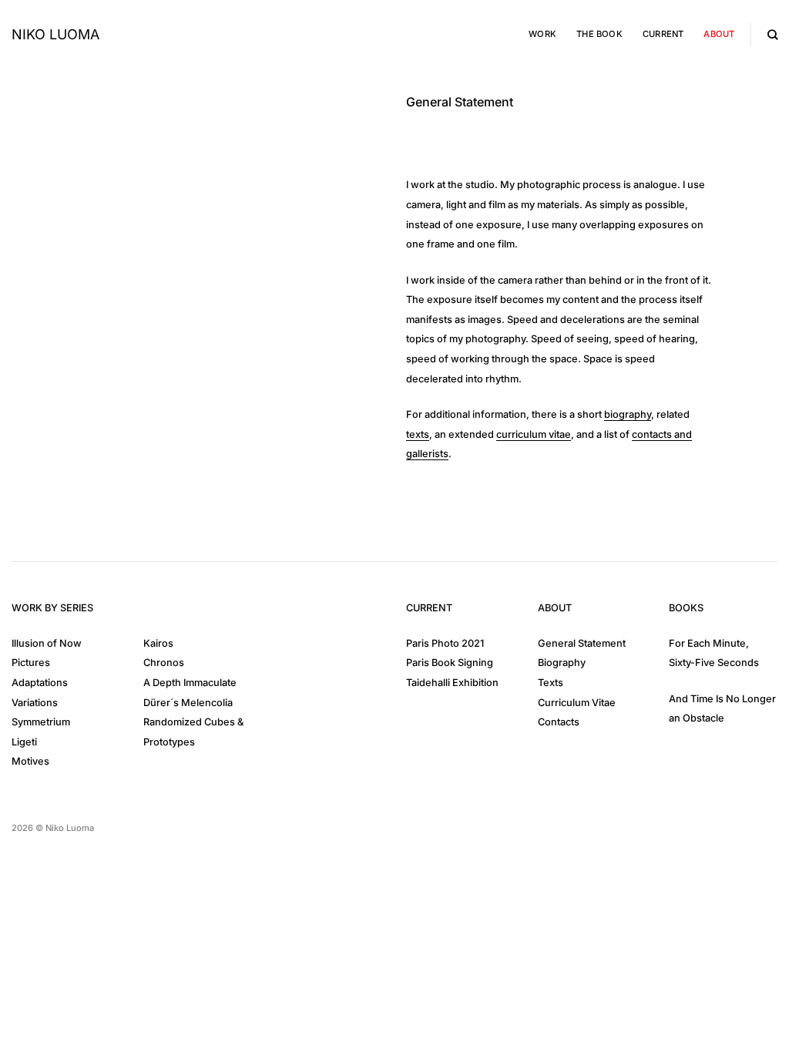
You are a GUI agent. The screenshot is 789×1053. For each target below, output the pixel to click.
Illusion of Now (47, 643)
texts (417, 434)
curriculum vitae (533, 434)
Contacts (558, 722)
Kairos (158, 643)
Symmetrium (41, 722)
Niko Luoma (55, 35)
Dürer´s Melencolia (188, 702)
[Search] (772, 35)
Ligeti (24, 742)
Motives (30, 761)
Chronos (163, 662)
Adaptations (40, 682)
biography (627, 414)
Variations (35, 702)
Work (542, 34)
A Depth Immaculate (190, 682)
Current (663, 34)
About (718, 34)
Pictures (31, 662)
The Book (599, 34)
